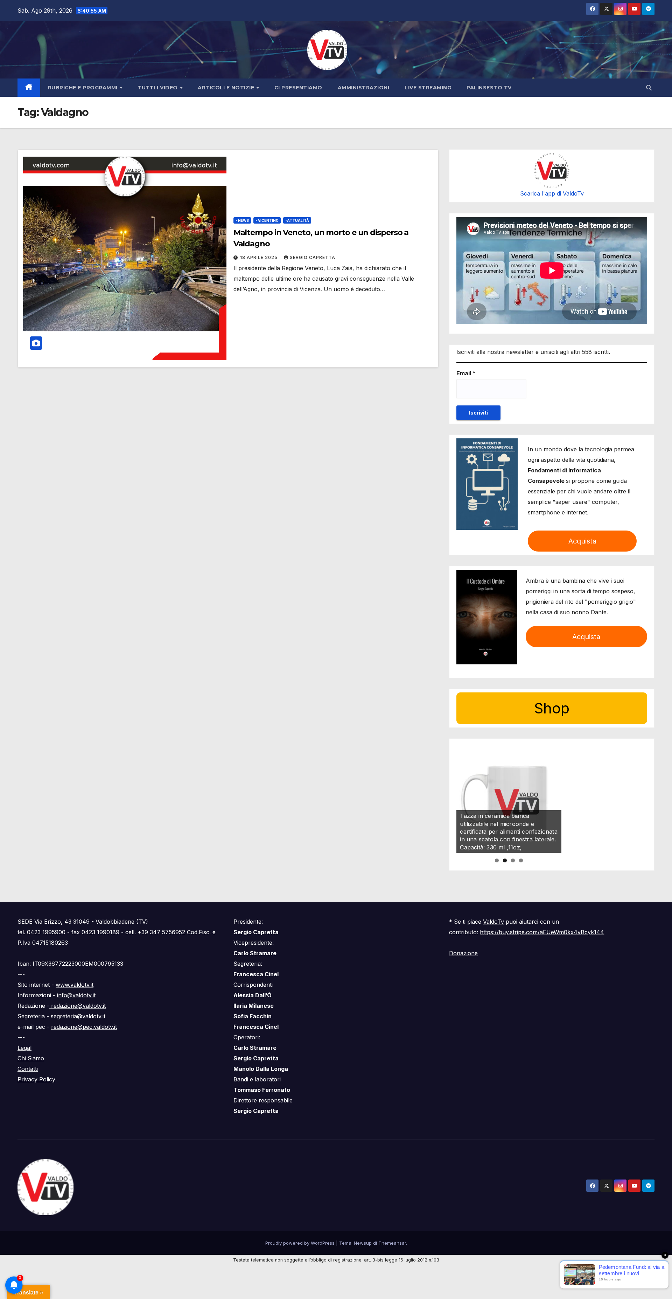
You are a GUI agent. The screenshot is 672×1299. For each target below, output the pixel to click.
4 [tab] (521, 860)
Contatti (28, 1068)
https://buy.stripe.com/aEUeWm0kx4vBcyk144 (542, 932)
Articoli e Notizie (227, 87)
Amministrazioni (364, 87)
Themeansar (392, 1243)
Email (466, 373)
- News (242, 220)
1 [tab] (497, 860)
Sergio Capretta (312, 257)
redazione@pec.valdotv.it (84, 1026)
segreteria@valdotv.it (78, 1016)
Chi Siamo (31, 1058)
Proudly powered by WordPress (300, 1243)
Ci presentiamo (298, 87)
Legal (24, 1047)
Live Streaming (428, 87)
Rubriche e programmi (83, 87)
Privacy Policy (36, 1079)
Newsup (363, 1243)
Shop (551, 708)
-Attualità (297, 220)
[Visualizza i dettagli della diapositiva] (508, 800)
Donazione (463, 953)
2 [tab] (505, 860)
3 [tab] (513, 860)
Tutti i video (158, 87)
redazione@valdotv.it (77, 1005)
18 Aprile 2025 (259, 257)
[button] (649, 87)
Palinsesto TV (489, 87)
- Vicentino (267, 220)
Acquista (582, 541)
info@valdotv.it (76, 995)
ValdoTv (493, 921)
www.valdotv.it (74, 984)
